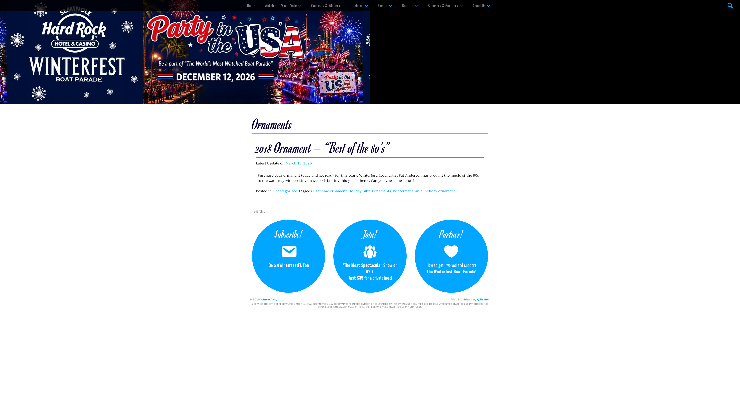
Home (251, 5)
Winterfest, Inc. (271, 299)
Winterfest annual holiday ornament (424, 191)
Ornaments (381, 191)
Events (382, 5)
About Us (479, 5)
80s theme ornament (329, 191)
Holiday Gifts (359, 191)
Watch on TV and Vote (281, 5)
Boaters (407, 5)
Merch (359, 5)
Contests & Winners (325, 5)
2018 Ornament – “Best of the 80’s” (322, 147)
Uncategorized (285, 191)
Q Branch (483, 299)
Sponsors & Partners (443, 5)
